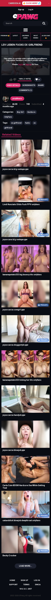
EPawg (22, 596)
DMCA (38, 584)
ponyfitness (17, 99)
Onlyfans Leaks (25, 37)
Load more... (25, 566)
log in (20, 64)
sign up (28, 64)
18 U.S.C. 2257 (25, 589)
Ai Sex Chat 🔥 (46, 37)
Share (41, 85)
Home (12, 580)
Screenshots (28, 85)
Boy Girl (20, 112)
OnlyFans (8, 117)
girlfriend (8, 128)
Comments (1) (25, 90)
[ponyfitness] (6, 98)
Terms (26, 584)
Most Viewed (35, 37)
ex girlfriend (16, 123)
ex (35, 123)
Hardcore (31, 112)
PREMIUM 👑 (5, 35)
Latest (15, 35)
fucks (27, 123)
